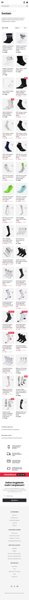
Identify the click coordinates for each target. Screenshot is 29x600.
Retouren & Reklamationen (14, 553)
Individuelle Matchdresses (14, 541)
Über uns (14, 515)
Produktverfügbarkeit (14, 520)
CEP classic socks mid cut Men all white (8, 125)
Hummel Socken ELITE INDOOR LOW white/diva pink (8, 338)
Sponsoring (14, 533)
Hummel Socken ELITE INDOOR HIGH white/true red (22, 294)
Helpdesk (14, 548)
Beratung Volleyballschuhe (14, 556)
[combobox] (14, 6)
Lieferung (14, 523)
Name (16, 28)
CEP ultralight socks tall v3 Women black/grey (8, 231)
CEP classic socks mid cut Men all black (22, 104)
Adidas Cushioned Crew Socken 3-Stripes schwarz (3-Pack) (8, 38)
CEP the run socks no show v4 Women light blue (22, 189)
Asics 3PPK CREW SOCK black (22, 61)
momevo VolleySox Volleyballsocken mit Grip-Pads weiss (8, 404)
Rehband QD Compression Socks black (22, 404)
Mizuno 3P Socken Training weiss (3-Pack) (22, 360)
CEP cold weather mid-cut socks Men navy (8, 147)
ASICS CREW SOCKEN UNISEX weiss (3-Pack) (8, 104)
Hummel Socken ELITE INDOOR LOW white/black (22, 317)
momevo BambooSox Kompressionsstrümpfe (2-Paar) (22, 382)
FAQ (14, 569)
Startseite (3, 11)
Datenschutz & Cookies (14, 571)
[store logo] (13, 2)
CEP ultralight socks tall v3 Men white (22, 210)
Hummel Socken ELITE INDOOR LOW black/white (8, 317)
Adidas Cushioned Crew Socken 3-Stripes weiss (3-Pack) (22, 38)
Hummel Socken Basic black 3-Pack (22, 252)
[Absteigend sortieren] (22, 27)
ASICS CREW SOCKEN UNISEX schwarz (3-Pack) (22, 83)
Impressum (14, 576)
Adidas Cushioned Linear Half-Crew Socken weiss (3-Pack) (8, 61)
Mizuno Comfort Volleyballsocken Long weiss (8, 382)
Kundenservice (14, 517)
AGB (14, 574)
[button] (12, 36)
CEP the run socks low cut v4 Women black (22, 147)
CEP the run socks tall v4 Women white (8, 210)
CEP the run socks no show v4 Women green (8, 189)
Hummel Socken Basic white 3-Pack (8, 273)
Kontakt (14, 551)
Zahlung (14, 525)
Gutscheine (14, 566)
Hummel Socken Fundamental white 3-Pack (8, 360)
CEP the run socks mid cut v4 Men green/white (22, 168)
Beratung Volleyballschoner (14, 558)
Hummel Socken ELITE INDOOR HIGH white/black (8, 294)
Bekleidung (9, 11)
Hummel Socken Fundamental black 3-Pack (22, 338)
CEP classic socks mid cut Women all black (22, 125)
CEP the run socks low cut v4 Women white (8, 168)
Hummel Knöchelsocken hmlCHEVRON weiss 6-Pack (8, 252)
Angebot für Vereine (14, 538)
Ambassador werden (14, 535)
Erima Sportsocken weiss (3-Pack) (22, 231)
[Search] (27, 6)
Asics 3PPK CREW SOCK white (8, 83)
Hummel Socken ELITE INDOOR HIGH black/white (22, 273)
